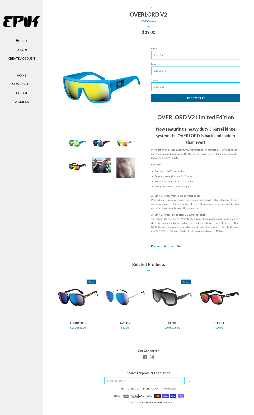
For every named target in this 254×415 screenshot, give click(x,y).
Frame (154, 48)
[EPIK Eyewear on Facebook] (145, 357)
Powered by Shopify (163, 402)
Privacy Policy (168, 388)
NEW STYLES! (21, 84)
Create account (21, 58)
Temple (154, 80)
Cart (23, 41)
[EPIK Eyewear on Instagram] (152, 357)
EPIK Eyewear (148, 21)
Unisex (21, 93)
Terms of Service (130, 388)
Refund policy (150, 388)
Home (21, 75)
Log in (22, 50)
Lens (153, 64)
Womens (22, 102)
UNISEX (148, 7)
